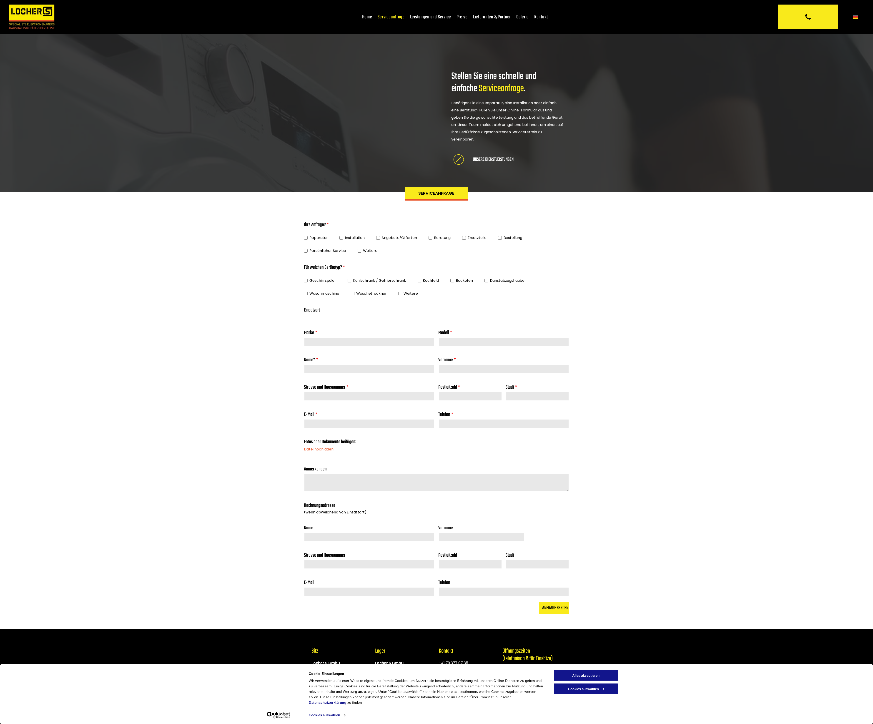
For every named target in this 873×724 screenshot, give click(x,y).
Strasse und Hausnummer (324, 387)
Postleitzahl (447, 387)
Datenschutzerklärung (327, 702)
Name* (309, 360)
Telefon (444, 414)
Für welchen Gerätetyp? (323, 267)
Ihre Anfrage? (315, 225)
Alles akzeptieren (586, 675)
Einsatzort (312, 310)
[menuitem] (367, 17)
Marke (309, 333)
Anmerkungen (315, 469)
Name (308, 528)
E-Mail (309, 414)
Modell (443, 333)
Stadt (510, 387)
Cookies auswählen (324, 715)
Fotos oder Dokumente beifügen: (330, 442)
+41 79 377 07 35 (453, 663)
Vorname (445, 360)
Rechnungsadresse (319, 505)
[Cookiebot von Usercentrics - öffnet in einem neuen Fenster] (279, 715)
